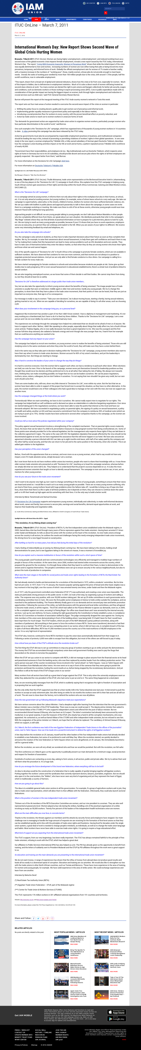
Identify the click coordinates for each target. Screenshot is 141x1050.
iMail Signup (61, 1032)
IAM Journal (40, 1039)
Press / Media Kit (22, 1030)
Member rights (62, 1035)
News (58, 19)
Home (26, 19)
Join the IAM (61, 1030)
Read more (74, 944)
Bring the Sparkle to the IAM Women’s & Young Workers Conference (77, 952)
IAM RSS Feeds (61, 1037)
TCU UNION (116, 3)
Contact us (20, 1032)
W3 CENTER (90, 3)
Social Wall (40, 1030)
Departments (71, 19)
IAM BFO (103, 3)
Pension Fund (41, 1037)
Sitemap (34, 1045)
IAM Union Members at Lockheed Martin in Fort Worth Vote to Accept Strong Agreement (78, 940)
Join (36, 19)
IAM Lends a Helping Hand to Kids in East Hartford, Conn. (117, 965)
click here (65, 161)
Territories (87, 19)
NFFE (127, 3)
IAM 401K (59, 1039)
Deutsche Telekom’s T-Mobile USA (49, 166)
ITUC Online (20, 33)
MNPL (115, 19)
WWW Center (20, 1039)
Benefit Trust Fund (23, 1037)
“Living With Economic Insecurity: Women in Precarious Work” (62, 64)
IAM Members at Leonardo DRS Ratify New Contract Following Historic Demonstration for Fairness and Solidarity (77, 982)
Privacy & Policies (21, 1045)
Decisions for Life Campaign (28, 501)
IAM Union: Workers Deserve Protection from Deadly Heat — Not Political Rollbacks (117, 994)
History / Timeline (43, 1032)
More (124, 1039)
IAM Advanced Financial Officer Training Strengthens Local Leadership (117, 952)
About (46, 19)
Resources (102, 19)
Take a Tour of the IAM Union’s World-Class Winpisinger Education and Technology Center (117, 980)
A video (25, 131)
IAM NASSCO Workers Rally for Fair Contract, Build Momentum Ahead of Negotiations (117, 940)
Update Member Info (24, 1035)
